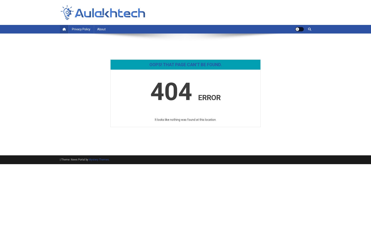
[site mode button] (299, 29)
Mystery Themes (99, 159)
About (101, 29)
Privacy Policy (81, 29)
